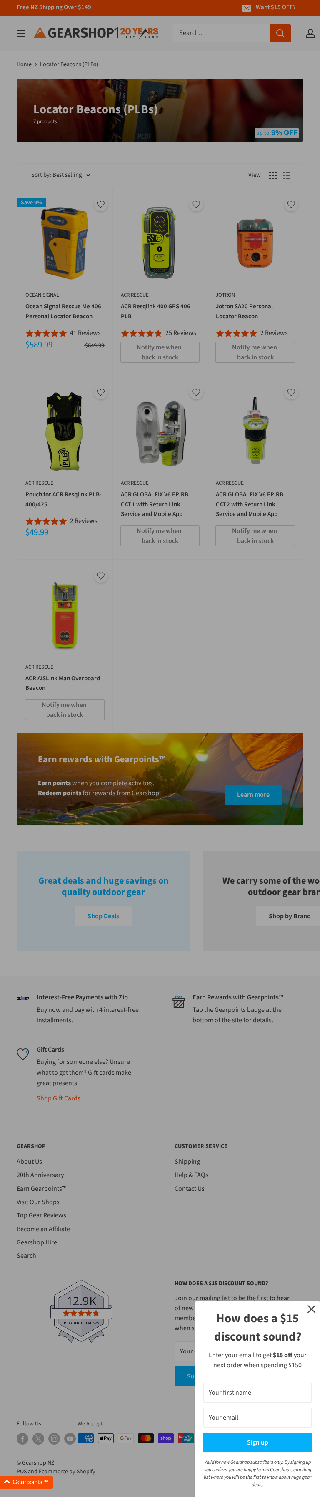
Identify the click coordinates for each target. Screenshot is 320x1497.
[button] (26, 1482)
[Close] (312, 1309)
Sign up (257, 1442)
